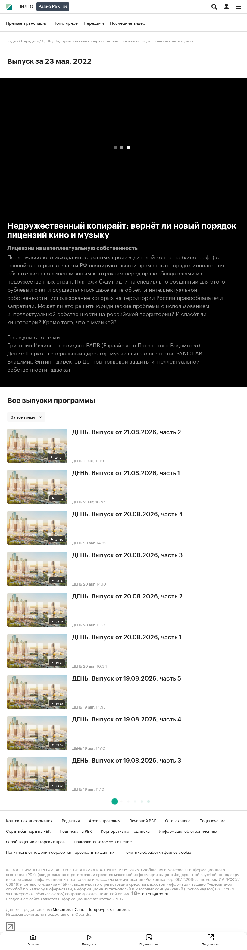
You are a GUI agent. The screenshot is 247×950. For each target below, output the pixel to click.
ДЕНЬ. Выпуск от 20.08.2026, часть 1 (126, 638)
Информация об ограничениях (188, 831)
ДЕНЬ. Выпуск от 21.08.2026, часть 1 (126, 473)
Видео (25, 7)
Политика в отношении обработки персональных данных (60, 852)
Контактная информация (29, 820)
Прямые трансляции (26, 22)
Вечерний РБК (143, 820)
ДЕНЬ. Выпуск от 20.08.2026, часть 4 (127, 515)
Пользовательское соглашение (103, 841)
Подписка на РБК (76, 831)
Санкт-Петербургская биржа (102, 909)
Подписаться (148, 944)
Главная (33, 944)
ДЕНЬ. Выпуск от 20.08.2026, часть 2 (127, 597)
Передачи (94, 22)
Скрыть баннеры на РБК (28, 831)
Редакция (71, 820)
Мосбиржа (63, 909)
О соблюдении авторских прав (35, 841)
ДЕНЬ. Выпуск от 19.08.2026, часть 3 (126, 761)
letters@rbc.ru (154, 893)
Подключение (212, 820)
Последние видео (127, 22)
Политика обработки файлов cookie (157, 852)
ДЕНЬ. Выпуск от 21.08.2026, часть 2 (126, 432)
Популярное (65, 22)
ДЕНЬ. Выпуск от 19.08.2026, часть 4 (126, 720)
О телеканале (177, 820)
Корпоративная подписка (125, 831)
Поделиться (210, 944)
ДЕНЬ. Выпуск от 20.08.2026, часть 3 (127, 555)
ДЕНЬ (46, 40)
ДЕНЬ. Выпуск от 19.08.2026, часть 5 (126, 679)
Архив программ (104, 820)
